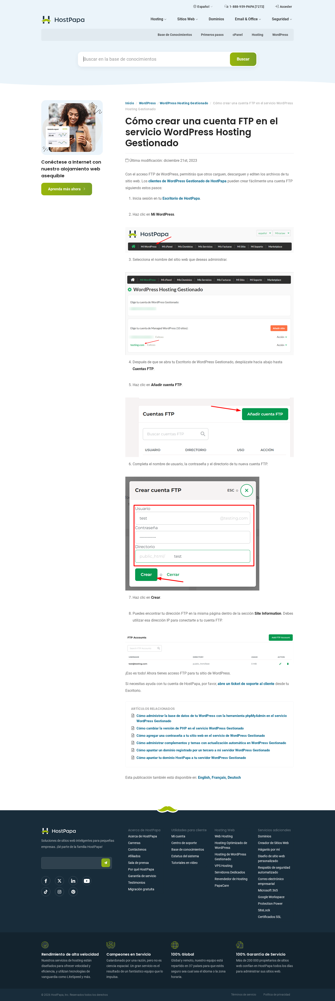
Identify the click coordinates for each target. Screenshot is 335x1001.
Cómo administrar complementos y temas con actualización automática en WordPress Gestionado (211, 743)
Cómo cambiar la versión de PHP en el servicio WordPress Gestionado (190, 728)
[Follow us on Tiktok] (45, 891)
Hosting (257, 35)
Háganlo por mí (269, 849)
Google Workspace (271, 897)
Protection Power (270, 903)
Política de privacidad (276, 994)
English (204, 777)
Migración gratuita (141, 889)
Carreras (134, 843)
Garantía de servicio (142, 876)
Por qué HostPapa (141, 869)
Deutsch (234, 777)
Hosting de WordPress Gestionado (230, 856)
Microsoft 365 (268, 890)
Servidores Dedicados (230, 872)
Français (219, 777)
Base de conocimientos (187, 849)
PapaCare (222, 885)
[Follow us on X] (59, 880)
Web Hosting (224, 836)
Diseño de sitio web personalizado (271, 858)
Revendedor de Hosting (231, 879)
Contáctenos (137, 849)
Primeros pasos (212, 35)
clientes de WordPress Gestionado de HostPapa (187, 181)
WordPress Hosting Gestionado (184, 103)
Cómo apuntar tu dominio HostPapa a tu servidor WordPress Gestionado (191, 758)
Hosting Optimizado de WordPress (231, 845)
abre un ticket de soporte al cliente (246, 684)
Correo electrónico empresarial (271, 881)
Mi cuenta (178, 836)
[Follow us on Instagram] (59, 891)
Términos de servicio (243, 994)
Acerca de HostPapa (142, 836)
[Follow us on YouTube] (86, 880)
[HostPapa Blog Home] (62, 19)
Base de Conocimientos (175, 35)
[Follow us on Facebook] (45, 880)
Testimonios (136, 882)
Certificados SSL (269, 917)
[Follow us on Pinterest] (73, 891)
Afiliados (134, 856)
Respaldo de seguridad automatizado (274, 870)
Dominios (264, 836)
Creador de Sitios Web (273, 843)
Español (203, 6)
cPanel (238, 35)
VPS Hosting (223, 866)
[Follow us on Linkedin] (73, 880)
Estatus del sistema (185, 856)
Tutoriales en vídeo (184, 863)
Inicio (129, 103)
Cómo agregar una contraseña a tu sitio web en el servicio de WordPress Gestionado (201, 736)
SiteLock (264, 910)
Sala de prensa (138, 863)
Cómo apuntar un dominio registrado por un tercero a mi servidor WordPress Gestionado (203, 750)
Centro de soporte (184, 843)
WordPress (280, 35)
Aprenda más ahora (65, 189)
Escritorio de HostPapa (181, 198)
